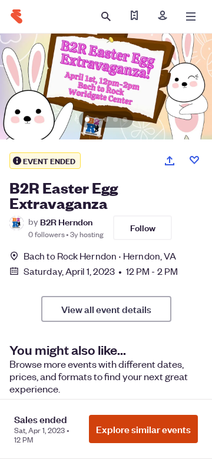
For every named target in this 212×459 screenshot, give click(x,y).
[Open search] (106, 16)
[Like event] (194, 160)
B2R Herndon (66, 221)
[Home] (16, 16)
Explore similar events (143, 429)
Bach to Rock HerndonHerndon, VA (100, 256)
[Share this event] (169, 160)
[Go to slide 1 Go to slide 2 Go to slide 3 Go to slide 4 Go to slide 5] (106, 86)
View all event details (106, 308)
